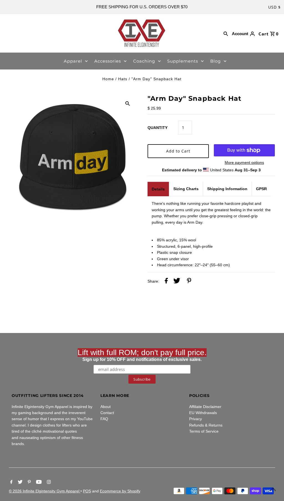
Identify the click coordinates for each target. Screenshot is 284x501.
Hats (122, 79)
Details (158, 189)
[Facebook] (10, 482)
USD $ (274, 7)
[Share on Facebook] (166, 281)
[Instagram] (48, 482)
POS (87, 491)
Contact (107, 412)
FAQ (104, 419)
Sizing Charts (186, 189)
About (105, 406)
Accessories (107, 61)
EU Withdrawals (203, 412)
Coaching (144, 61)
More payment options (244, 162)
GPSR (261, 189)
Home (108, 79)
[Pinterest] (28, 482)
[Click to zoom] (127, 103)
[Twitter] (19, 482)
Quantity (158, 127)
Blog (215, 61)
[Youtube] (38, 482)
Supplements (182, 61)
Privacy (195, 419)
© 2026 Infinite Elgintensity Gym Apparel (44, 491)
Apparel (73, 61)
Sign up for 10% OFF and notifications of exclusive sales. (142, 355)
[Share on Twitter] (176, 281)
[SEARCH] (225, 33)
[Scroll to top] (272, 489)
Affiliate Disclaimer (205, 406)
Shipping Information (227, 189)
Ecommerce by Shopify (120, 491)
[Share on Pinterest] (189, 281)
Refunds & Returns (205, 425)
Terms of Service (204, 431)
